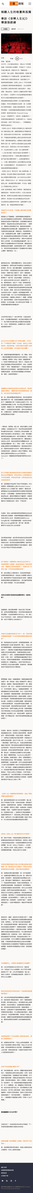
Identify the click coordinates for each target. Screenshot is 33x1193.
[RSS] (6, 1180)
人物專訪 (5, 29)
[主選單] (29, 4)
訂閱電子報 (4, 1176)
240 (12, 29)
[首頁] (17, 3)
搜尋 (3, 4)
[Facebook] (15, 1180)
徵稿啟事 (4, 1173)
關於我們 (4, 1167)
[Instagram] (11, 1180)
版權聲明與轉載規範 (7, 1170)
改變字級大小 (17, 58)
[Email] (2, 1180)
